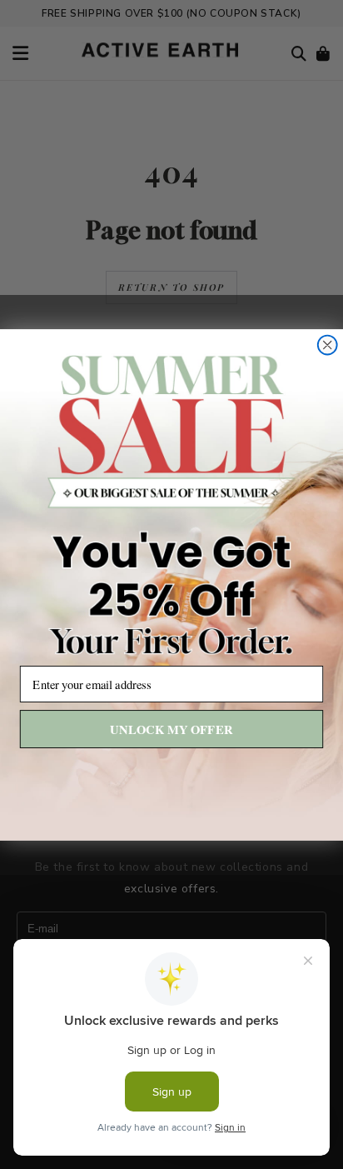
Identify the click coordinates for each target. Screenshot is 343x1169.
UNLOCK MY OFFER (171, 728)
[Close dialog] (327, 344)
